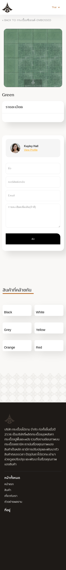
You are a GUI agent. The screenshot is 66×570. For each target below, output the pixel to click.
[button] (56, 7)
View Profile (31, 149)
